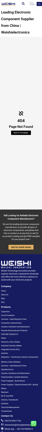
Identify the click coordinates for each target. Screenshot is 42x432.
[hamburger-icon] (39, 4)
